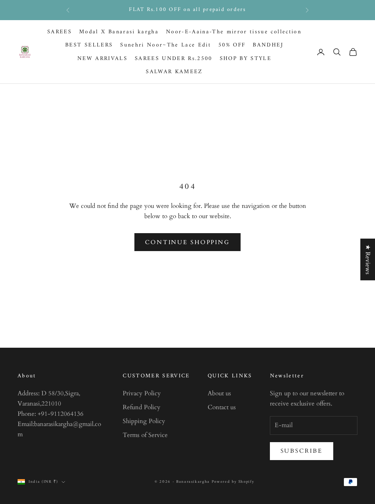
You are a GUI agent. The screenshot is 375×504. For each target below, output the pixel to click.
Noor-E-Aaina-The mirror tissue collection (233, 32)
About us (219, 393)
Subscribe (302, 451)
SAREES (59, 32)
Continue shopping (187, 242)
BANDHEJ (268, 45)
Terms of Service (145, 435)
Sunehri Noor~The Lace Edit (165, 45)
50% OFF (231, 45)
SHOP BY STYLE (245, 59)
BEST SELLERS (89, 45)
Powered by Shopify (233, 481)
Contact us (222, 407)
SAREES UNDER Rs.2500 (173, 59)
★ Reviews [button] (368, 259)
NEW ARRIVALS (102, 59)
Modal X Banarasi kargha (119, 32)
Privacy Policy (142, 393)
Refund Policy (141, 407)
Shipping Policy (144, 421)
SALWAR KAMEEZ (174, 72)
